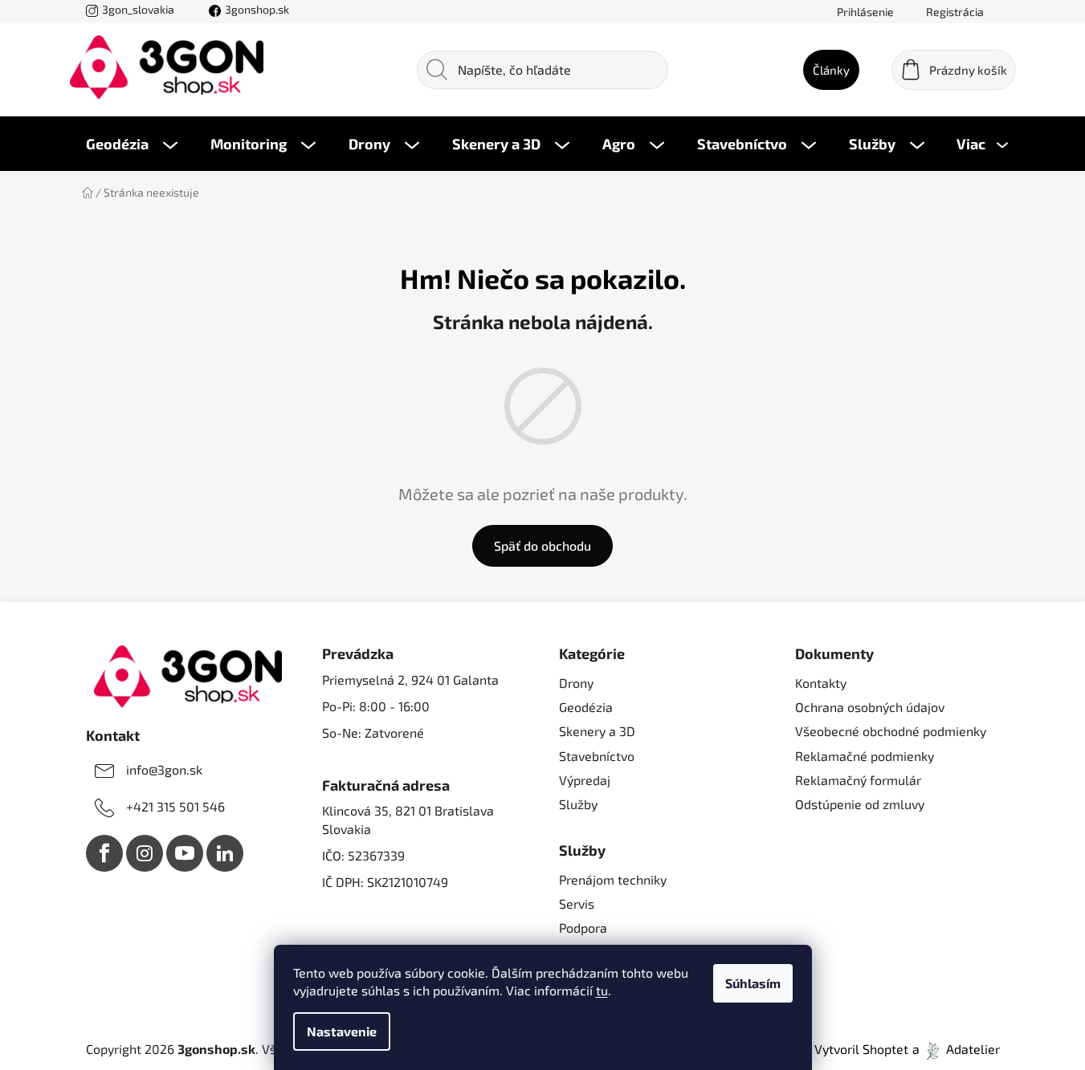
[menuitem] (132, 143)
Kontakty (820, 682)
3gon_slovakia (138, 9)
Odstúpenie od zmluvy (859, 804)
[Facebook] (104, 853)
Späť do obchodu (542, 545)
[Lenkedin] (224, 853)
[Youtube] (184, 853)
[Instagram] (144, 853)
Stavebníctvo (596, 755)
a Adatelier (956, 1048)
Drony (576, 682)
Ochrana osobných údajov (869, 706)
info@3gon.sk (164, 769)
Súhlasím (753, 983)
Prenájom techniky (613, 879)
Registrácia (955, 11)
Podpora (583, 927)
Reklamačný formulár (858, 779)
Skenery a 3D (597, 730)
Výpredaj (584, 779)
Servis (576, 903)
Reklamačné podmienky (864, 755)
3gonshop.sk (257, 9)
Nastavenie (342, 1031)
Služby (578, 804)
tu (602, 990)
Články (831, 70)
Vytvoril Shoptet (861, 1048)
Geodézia (586, 706)
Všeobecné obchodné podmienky (890, 730)
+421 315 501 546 (175, 806)
